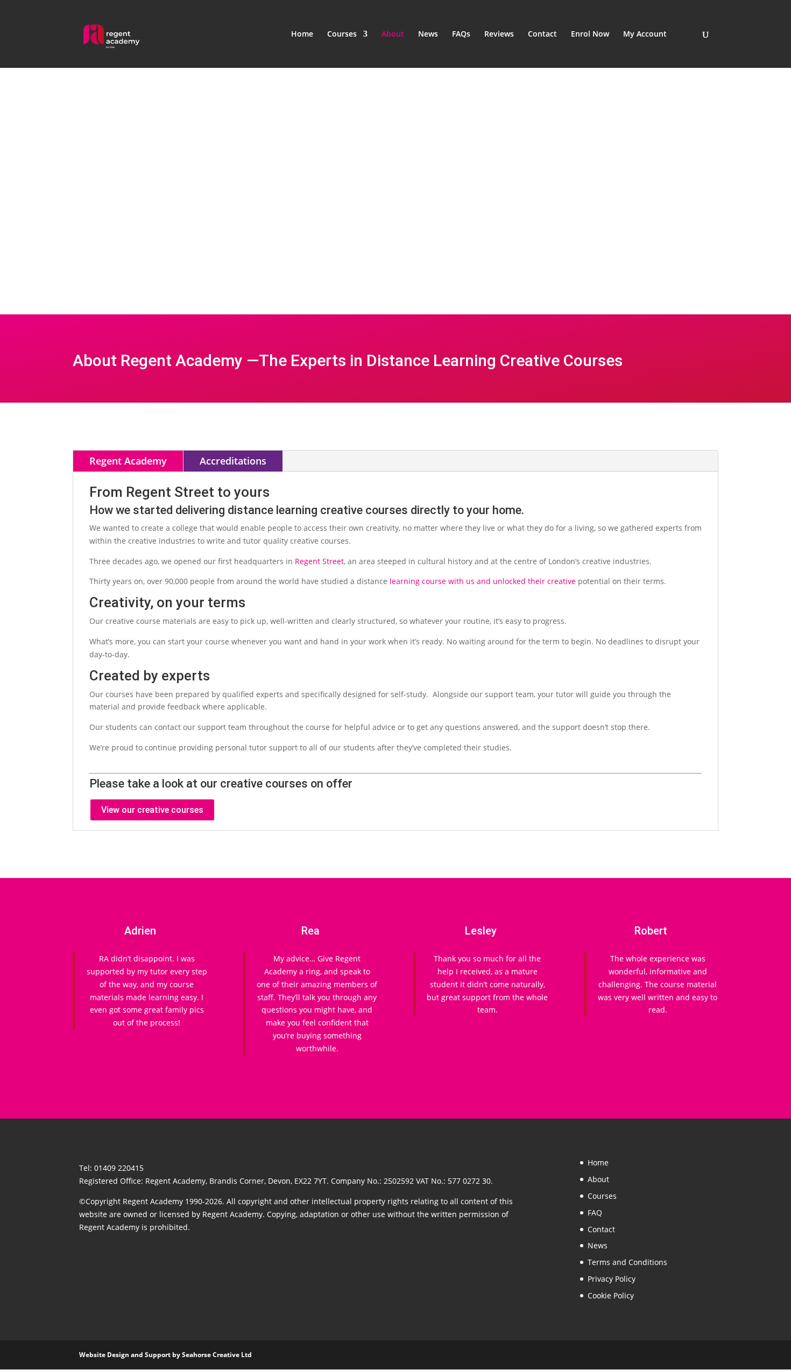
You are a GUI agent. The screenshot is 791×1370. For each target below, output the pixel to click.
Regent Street (319, 561)
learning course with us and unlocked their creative (483, 581)
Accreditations (233, 460)
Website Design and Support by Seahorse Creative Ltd (165, 1354)
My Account (645, 34)
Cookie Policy (611, 1295)
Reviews (499, 34)
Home (302, 34)
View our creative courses (152, 810)
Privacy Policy (611, 1279)
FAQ (595, 1212)
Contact (542, 34)
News (428, 34)
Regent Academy (128, 460)
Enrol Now (590, 34)
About (393, 34)
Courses (342, 34)
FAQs (461, 34)
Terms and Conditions (627, 1262)
